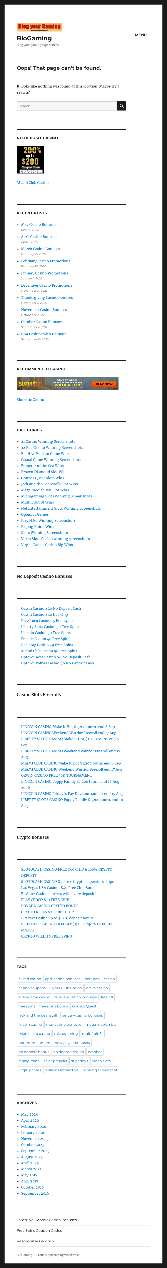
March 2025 (31, 1169)
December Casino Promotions (46, 285)
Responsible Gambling (36, 1241)
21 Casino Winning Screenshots (48, 441)
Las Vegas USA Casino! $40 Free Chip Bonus (58, 887)
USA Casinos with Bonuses (44, 334)
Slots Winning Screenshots (44, 532)
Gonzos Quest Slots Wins (42, 478)
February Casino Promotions (45, 261)
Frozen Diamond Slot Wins (44, 472)
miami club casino (34, 1034)
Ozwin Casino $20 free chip (44, 614)
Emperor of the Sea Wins (42, 466)
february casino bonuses (75, 997)
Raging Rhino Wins (37, 526)
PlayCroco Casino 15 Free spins (47, 620)
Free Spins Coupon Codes (39, 1230)
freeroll (107, 997)
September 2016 (35, 1193)
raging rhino (29, 1061)
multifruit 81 (92, 1034)
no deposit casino (68, 1052)
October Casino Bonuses (42, 322)
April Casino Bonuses (39, 236)
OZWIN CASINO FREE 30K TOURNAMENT (56, 775)
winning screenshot (100, 1070)
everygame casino (34, 997)
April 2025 (30, 1163)
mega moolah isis (101, 1024)
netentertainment (34, 1043)
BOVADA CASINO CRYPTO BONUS (49, 906)
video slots (101, 1061)
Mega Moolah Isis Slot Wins (45, 490)
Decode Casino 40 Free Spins (45, 639)
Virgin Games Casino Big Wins (47, 545)
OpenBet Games (35, 514)
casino (109, 979)
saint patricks (55, 1061)
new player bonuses (72, 1043)
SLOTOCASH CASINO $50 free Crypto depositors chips (67, 881)
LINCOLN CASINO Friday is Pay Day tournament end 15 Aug (72, 793)
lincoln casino (30, 1024)
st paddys (79, 1061)
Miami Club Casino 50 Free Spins (49, 651)
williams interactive (61, 1070)
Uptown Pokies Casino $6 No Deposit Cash (57, 663)
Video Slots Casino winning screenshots (55, 539)
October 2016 (32, 1187)
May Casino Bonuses (38, 224)
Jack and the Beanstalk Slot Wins (49, 484)
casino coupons (32, 988)
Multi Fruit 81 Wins (37, 502)
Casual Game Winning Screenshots (51, 459)
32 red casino (29, 979)
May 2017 (29, 1175)
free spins (26, 1006)
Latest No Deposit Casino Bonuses (47, 1220)
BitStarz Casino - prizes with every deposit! (58, 894)
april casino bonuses (62, 979)
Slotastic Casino (30, 399)
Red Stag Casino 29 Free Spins (47, 645)
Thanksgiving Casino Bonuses (47, 297)
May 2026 (29, 1114)
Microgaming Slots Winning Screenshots (56, 496)
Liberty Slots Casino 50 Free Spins (50, 626)
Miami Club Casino (33, 182)
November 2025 (35, 1138)
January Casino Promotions (44, 273)
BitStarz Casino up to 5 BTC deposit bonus (57, 918)
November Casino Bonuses (44, 309)
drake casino (97, 988)
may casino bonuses (64, 1024)
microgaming (66, 1034)
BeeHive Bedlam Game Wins (45, 453)
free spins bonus (53, 1006)
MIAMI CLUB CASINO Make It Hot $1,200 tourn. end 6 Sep (71, 763)
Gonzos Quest (84, 1006)
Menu (141, 35)
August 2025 (32, 1157)
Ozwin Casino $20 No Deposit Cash (51, 608)
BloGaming (34, 38)
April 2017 (29, 1181)
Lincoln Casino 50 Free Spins (46, 633)
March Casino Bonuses (40, 249)
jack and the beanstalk (38, 1015)
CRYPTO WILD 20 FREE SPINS (46, 936)
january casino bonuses (82, 1015)
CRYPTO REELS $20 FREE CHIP (47, 912)
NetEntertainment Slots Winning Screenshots (61, 508)
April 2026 (30, 1120)
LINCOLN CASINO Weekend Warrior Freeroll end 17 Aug (68, 733)
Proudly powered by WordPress (57, 1255)
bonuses (92, 979)
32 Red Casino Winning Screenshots (52, 447)
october (95, 1052)
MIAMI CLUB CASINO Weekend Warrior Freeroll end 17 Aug (71, 769)
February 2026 (33, 1126)
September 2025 (35, 1151)
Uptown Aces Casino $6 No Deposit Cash (56, 657)
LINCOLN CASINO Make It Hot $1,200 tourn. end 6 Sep (68, 727)
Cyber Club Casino (66, 988)
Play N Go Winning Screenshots (48, 520)
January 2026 (32, 1132)
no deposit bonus (33, 1052)
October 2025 (32, 1145)
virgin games (29, 1070)
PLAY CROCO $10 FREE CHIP (45, 900)
